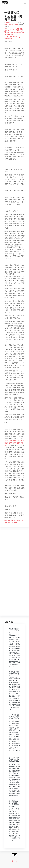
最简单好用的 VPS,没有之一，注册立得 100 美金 (14, 521)
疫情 (12, 24)
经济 (17, 24)
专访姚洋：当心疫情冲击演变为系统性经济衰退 (14, 760)
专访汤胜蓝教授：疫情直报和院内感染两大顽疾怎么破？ (14, 803)
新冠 (10, 24)
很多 (15, 24)
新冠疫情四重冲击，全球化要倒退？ (14, 630)
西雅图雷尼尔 (9, 23)
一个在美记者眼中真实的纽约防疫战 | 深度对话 (14, 717)
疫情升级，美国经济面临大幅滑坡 (14, 673)
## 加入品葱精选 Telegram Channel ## (13, 37)
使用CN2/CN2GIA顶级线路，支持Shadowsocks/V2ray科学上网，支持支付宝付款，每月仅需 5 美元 (14, 31)
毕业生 (6, 24)
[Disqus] (14, 554)
